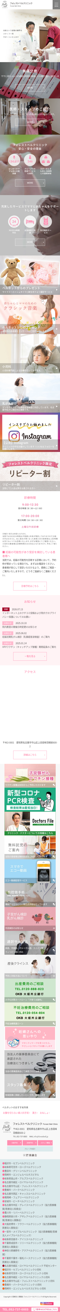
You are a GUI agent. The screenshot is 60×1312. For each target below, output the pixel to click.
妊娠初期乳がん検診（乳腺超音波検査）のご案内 (26, 637)
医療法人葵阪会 (9, 1228)
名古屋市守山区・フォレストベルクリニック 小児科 (29, 1281)
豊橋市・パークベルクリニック (19, 1190)
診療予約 (30, 1143)
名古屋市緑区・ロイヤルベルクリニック (23, 1182)
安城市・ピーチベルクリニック (19, 1201)
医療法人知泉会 (12, 1209)
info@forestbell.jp (41, 1136)
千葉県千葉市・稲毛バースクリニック (22, 1258)
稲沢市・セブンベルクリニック (19, 1163)
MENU (56, 4)
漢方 (34, 1113)
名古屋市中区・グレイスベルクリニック (23, 1205)
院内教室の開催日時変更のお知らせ (19, 627)
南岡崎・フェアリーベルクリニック (21, 1197)
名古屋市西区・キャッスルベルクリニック (24, 1194)
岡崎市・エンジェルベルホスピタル (21, 1174)
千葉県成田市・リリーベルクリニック (22, 1243)
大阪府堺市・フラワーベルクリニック (22, 1224)
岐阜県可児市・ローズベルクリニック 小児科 (26, 1273)
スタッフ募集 (45, 1143)
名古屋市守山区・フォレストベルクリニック (26, 1186)
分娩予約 (15, 1143)
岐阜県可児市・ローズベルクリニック (22, 1167)
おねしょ (44, 1113)
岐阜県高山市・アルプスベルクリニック (23, 1178)
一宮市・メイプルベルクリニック (20, 1232)
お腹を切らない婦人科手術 (16, 1113)
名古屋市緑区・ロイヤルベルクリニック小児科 (27, 1277)
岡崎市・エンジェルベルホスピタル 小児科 (25, 1288)
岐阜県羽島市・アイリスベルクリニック (23, 1239)
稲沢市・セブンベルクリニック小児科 (22, 1269)
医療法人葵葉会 (9, 1247)
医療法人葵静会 (12, 1220)
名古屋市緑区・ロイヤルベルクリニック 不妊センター (30, 1266)
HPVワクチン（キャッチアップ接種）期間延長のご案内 (29, 647)
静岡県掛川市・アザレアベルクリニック (23, 1216)
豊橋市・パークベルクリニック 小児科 (23, 1284)
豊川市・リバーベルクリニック (19, 1212)
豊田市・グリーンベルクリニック (20, 1171)
